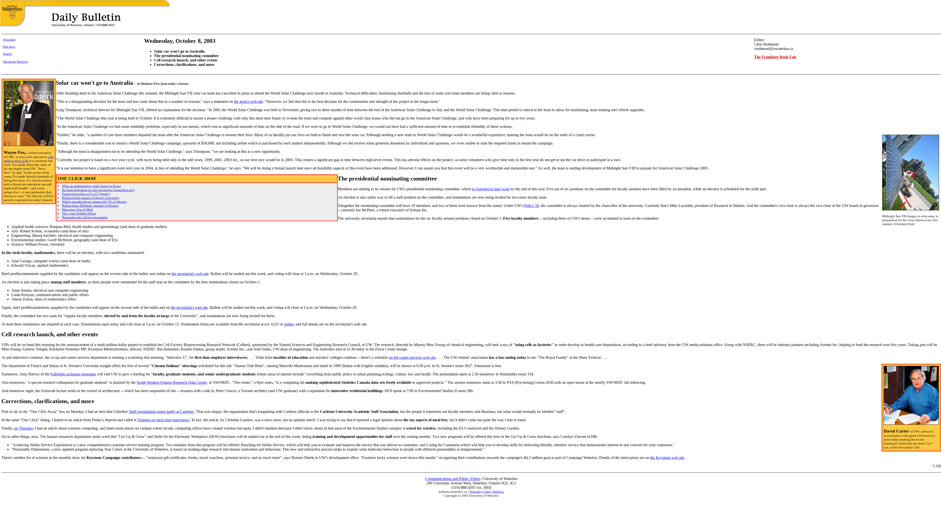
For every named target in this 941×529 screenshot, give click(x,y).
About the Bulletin (15, 61)
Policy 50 (531, 206)
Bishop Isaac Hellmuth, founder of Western (90, 205)
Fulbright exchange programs (73, 374)
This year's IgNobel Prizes (79, 213)
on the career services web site (412, 357)
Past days (9, 46)
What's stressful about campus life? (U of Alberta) (94, 202)
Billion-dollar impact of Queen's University (90, 198)
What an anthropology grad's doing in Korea (91, 186)
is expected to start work (490, 189)
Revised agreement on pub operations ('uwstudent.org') (98, 190)
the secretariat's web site (190, 274)
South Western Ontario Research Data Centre (172, 382)
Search (7, 54)
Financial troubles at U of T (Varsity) (86, 194)
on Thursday (24, 428)
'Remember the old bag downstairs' (85, 217)
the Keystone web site (667, 458)
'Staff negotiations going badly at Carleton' (161, 411)
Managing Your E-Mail (77, 209)
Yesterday (9, 39)
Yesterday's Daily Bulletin (486, 491)
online (289, 324)
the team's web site (248, 101)
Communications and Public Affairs (452, 479)
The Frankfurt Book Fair (775, 57)
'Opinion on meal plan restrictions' (163, 420)
